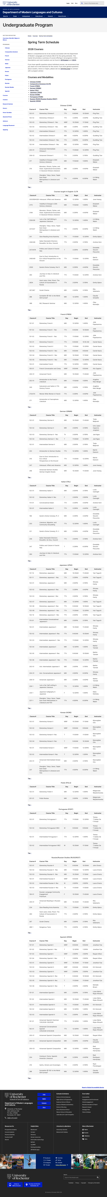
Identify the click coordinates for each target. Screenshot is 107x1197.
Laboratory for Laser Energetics (65, 1114)
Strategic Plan (86, 1109)
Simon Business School (62, 1109)
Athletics (87, 1136)
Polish (6, 75)
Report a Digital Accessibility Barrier (93, 1087)
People (15, 16)
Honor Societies (7, 112)
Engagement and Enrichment (90, 1099)
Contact (33, 1132)
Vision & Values (86, 1112)
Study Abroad (39, 16)
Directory (33, 1134)
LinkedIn (59, 1162)
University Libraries (61, 1129)
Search (65, 1174)
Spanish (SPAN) (35, 101)
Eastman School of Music (63, 1102)
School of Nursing (61, 1107)
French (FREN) (35, 86)
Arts (86, 1139)
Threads (47, 1165)
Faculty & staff (9, 1137)
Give (76, 3)
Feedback (71, 1183)
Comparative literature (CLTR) (40, 84)
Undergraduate (26, 16)
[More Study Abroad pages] (44, 16)
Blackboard (34, 1129)
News (86, 1129)
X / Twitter (48, 1160)
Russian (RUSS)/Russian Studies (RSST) (43, 99)
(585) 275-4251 (12, 1118)
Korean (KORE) (35, 95)
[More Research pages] (54, 16)
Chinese (7, 48)
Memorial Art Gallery (62, 1132)
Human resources (36, 1137)
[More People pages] (18, 16)
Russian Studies (9, 87)
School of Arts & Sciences (11, 9)
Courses (5, 95)
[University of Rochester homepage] (11, 3)
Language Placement (8, 125)
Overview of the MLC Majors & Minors (11, 39)
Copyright (83, 1183)
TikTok (59, 1160)
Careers (44, 1103)
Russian (7, 83)
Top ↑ (30, 187)
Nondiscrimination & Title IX (89, 1104)
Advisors (5, 121)
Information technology (37, 1139)
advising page (65, 69)
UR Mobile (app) (35, 1149)
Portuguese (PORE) (36, 97)
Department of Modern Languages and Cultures (32, 12)
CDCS (74, 60)
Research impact (86, 1107)
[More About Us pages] (9, 16)
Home (29, 36)
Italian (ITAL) (34, 90)
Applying (5, 129)
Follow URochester (61, 1165)
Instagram (48, 1162)
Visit (72, 3)
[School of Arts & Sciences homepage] (17, 1096)
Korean (7, 71)
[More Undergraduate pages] (32, 16)
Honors (5, 108)
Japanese (7, 67)
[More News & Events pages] (68, 16)
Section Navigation (9, 35)
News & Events (62, 16)
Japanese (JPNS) (36, 92)
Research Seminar (8, 104)
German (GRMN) (35, 88)
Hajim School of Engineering (64, 1099)
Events (86, 1133)
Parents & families (10, 1134)
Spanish (7, 91)
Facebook (47, 1158)
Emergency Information (94, 1183)
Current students (9, 1132)
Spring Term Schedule (45, 36)
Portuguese (8, 79)
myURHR (33, 1144)
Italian (6, 63)
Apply (68, 3)
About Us (5, 16)
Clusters (5, 99)
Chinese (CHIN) (35, 82)
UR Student (65, 60)
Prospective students (11, 1129)
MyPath (33, 1142)
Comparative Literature (11, 52)
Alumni (7, 1139)
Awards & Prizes (7, 117)
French (7, 56)
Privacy (77, 1183)
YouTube (60, 1158)
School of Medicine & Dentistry (64, 1104)
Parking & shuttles (36, 1147)
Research (50, 16)
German (7, 59)
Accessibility (85, 1097)
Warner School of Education (64, 1112)
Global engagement (87, 1102)
